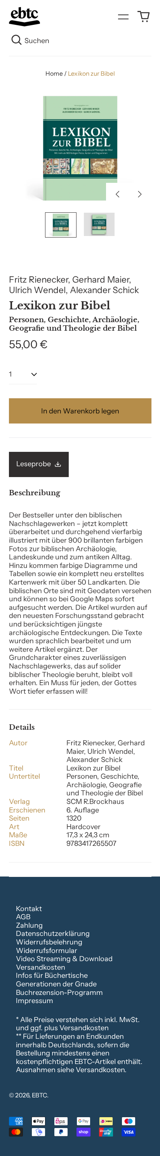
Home (54, 73)
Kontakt (29, 908)
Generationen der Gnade (56, 984)
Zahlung (29, 925)
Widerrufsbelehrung (49, 942)
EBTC (39, 1095)
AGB (23, 917)
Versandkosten (40, 967)
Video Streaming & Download (64, 959)
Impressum (34, 1000)
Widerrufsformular (46, 950)
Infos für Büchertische (52, 975)
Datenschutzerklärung (53, 933)
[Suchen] (17, 41)
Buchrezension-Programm (59, 992)
